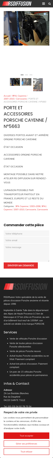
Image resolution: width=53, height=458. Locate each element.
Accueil (7, 95)
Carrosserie (21, 98)
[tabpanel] (26, 28)
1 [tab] (22, 76)
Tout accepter (26, 435)
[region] (26, 432)
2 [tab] (26, 76)
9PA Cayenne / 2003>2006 (27, 206)
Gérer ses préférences (26, 443)
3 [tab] (30, 76)
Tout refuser (26, 451)
